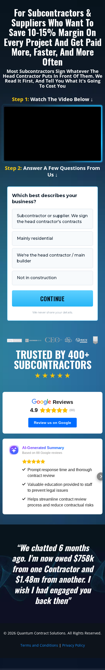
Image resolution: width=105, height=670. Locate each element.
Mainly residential (35, 238)
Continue (52, 298)
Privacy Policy (73, 645)
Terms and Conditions (39, 645)
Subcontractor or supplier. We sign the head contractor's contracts (52, 218)
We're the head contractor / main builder (51, 258)
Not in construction (37, 277)
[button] (4, 476)
